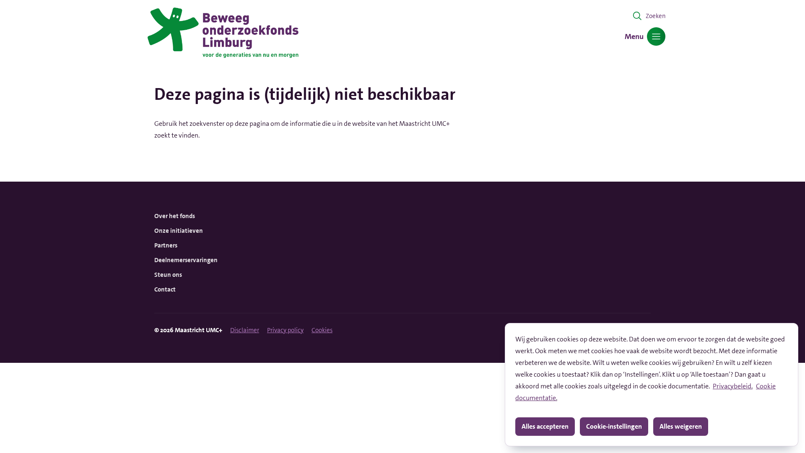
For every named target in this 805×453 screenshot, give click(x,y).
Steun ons (168, 275)
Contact (165, 289)
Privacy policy (285, 330)
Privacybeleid (732, 386)
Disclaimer (244, 330)
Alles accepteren (545, 426)
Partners (165, 245)
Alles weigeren (681, 426)
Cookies (322, 330)
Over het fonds (174, 216)
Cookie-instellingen (614, 426)
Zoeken (656, 16)
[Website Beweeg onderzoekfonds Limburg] (223, 33)
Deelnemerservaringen (186, 260)
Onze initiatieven (178, 230)
